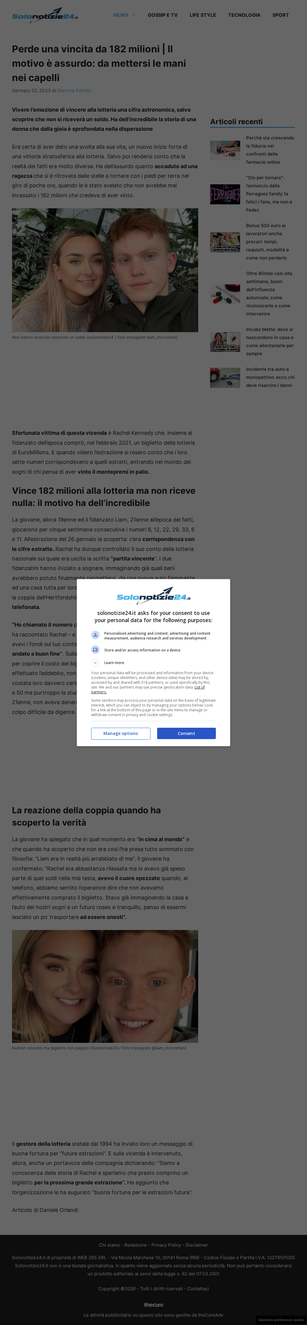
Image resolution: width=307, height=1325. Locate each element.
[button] (153, 663)
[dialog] (153, 662)
